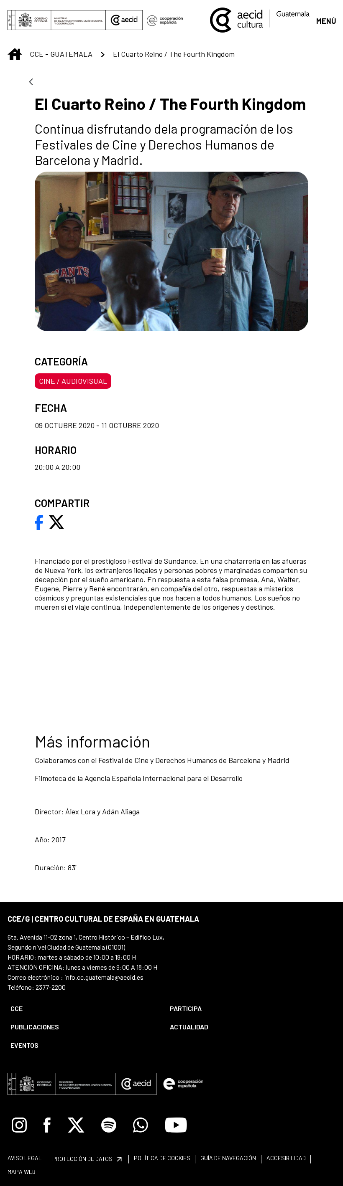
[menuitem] (83, 1009)
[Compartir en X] (56, 521)
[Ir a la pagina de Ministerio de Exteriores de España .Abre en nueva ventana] (57, 20)
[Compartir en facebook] (39, 521)
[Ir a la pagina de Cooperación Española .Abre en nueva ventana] (165, 20)
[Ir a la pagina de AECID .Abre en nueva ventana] (124, 20)
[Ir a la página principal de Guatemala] (260, 19)
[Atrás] (31, 82)
